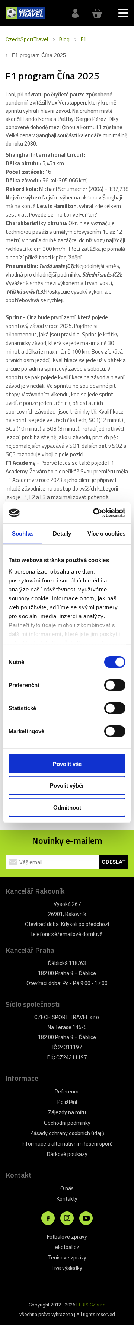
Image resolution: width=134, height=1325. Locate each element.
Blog (64, 39)
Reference (67, 1092)
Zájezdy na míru (67, 1112)
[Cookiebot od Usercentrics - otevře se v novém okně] (94, 513)
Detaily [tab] (62, 533)
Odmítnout (67, 807)
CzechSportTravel (27, 39)
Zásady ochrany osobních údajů (67, 1133)
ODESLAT (113, 862)
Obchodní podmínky (67, 1123)
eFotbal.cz (67, 1247)
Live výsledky (67, 1268)
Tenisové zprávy (67, 1258)
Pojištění (67, 1102)
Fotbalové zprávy (67, 1237)
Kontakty (67, 1199)
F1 (83, 39)
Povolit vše (67, 763)
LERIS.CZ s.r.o (91, 1305)
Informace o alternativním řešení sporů (67, 1144)
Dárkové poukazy (67, 1154)
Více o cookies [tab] (106, 533)
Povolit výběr (67, 785)
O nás (67, 1188)
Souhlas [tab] (23, 533)
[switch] (114, 685)
